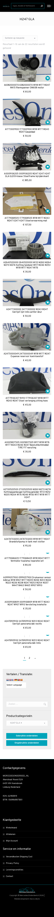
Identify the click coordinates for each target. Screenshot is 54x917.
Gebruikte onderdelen (27, 736)
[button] (47, 78)
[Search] (42, 6)
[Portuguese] (18, 680)
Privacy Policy (12, 863)
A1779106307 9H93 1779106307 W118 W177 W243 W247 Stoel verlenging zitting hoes (27, 399)
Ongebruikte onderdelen (27, 743)
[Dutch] (7, 680)
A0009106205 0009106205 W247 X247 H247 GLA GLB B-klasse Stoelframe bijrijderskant (27, 175)
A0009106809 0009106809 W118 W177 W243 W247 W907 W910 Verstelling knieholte (27, 603)
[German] (16, 680)
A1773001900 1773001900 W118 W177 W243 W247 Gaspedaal (27, 130)
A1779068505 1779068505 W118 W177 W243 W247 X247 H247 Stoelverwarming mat (27, 219)
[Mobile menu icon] (49, 6)
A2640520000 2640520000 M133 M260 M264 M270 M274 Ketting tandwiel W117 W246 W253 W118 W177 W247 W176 (27, 265)
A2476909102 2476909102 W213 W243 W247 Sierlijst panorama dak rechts (27, 622)
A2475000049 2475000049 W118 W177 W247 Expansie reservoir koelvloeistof (27, 355)
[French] (13, 680)
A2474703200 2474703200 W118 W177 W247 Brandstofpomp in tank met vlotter (27, 540)
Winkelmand (11, 828)
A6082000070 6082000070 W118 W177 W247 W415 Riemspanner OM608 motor (27, 86)
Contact (9, 876)
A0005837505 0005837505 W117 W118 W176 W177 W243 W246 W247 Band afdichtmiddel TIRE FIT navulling (27, 445)
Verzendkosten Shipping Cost (19, 856)
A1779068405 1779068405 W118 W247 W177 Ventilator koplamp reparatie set (27, 559)
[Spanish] (21, 680)
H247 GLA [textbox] (15, 723)
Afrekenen (10, 834)
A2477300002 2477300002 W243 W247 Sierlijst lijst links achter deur (27, 311)
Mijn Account (12, 841)
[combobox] (27, 723)
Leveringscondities (14, 870)
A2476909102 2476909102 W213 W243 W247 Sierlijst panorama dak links (27, 642)
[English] (10, 680)
